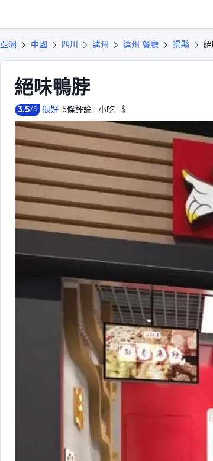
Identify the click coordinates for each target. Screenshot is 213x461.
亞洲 (8, 44)
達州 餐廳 (141, 44)
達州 (100, 44)
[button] (193, 14)
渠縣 (181, 44)
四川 (70, 44)
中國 (39, 44)
